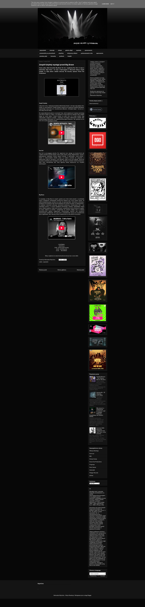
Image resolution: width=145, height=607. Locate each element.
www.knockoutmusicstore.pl (62, 255)
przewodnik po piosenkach (47, 53)
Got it (112, 4)
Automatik (92, 470)
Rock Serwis (92, 467)
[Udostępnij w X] (63, 260)
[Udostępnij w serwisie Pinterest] (66, 260)
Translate (102, 575)
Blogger (89, 595)
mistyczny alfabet (72, 53)
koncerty (53, 56)
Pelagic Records (93, 472)
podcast (61, 56)
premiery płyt (43, 56)
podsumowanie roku (87, 53)
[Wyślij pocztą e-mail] (59, 260)
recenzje (52, 50)
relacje (60, 50)
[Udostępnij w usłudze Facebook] (64, 260)
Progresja (92, 464)
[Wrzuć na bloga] (61, 260)
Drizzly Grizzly (93, 459)
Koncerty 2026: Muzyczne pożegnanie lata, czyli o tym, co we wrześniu (101, 430)
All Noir (91, 475)
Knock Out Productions (95, 461)
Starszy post (80, 270)
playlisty (61, 53)
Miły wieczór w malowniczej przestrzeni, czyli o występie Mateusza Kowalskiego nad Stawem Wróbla (97, 412)
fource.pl (91, 453)
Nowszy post (43, 270)
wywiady (78, 50)
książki (70, 56)
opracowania (88, 50)
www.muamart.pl (93, 103)
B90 (90, 456)
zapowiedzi (43, 50)
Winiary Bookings (94, 450)
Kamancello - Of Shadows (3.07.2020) (100, 394)
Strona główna (61, 270)
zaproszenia (99, 53)
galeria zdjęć (69, 50)
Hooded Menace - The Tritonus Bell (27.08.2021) (101, 378)
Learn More (105, 4)
